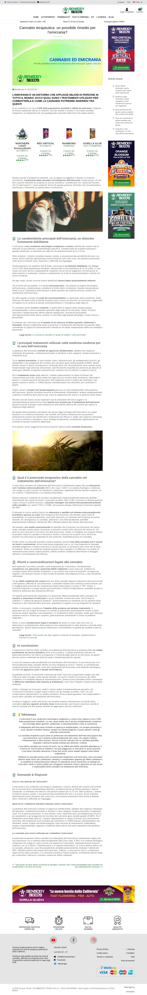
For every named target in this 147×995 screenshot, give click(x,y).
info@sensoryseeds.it (66, 957)
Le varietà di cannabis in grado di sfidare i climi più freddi (59, 335)
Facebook (61, 960)
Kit (92, 17)
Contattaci (120, 2)
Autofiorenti (48, 17)
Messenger (62, 964)
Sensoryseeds (61, 704)
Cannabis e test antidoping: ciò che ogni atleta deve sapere (124, 131)
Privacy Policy (102, 949)
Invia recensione (128, 961)
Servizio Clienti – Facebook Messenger (21, 2)
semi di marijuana (20, 706)
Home (36, 17)
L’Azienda (101, 17)
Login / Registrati (127, 12)
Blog (111, 17)
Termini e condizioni (105, 957)
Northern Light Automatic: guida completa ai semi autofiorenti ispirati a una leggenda (123, 101)
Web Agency (129, 987)
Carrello (139, 10)
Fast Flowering (80, 17)
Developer (130, 992)
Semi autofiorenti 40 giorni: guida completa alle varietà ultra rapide (124, 112)
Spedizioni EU (45, 2)
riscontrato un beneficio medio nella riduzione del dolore (66, 530)
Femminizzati (63, 17)
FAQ (128, 2)
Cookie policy (102, 953)
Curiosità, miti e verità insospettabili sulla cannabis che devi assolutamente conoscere (80, 866)
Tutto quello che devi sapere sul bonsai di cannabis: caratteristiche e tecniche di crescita (34, 866)
